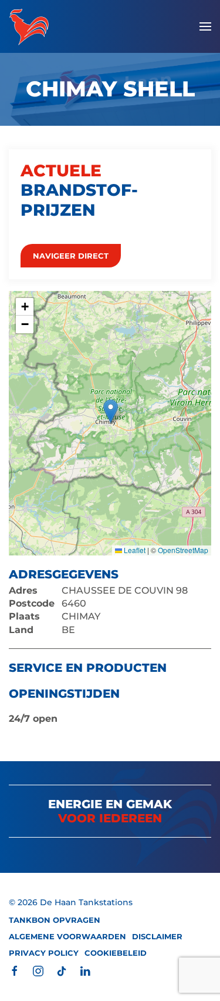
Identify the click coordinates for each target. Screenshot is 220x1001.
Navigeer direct (71, 255)
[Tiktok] (61, 970)
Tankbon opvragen (54, 920)
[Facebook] (15, 970)
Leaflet (133, 550)
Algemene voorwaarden (67, 936)
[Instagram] (38, 970)
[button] (205, 26)
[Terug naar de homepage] (29, 26)
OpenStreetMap (183, 550)
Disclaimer (157, 936)
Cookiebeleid (115, 953)
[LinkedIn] (85, 970)
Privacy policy (44, 953)
